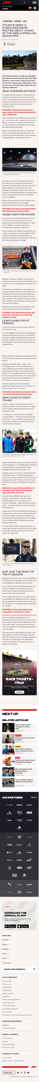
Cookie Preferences (8, 1028)
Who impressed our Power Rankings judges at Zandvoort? (23, 771)
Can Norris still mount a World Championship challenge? (25, 761)
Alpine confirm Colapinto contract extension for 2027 (24, 750)
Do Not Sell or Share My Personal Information (17, 1015)
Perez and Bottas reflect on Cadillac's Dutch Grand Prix (24, 781)
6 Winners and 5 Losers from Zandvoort (24, 739)
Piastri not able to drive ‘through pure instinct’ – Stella (23, 727)
